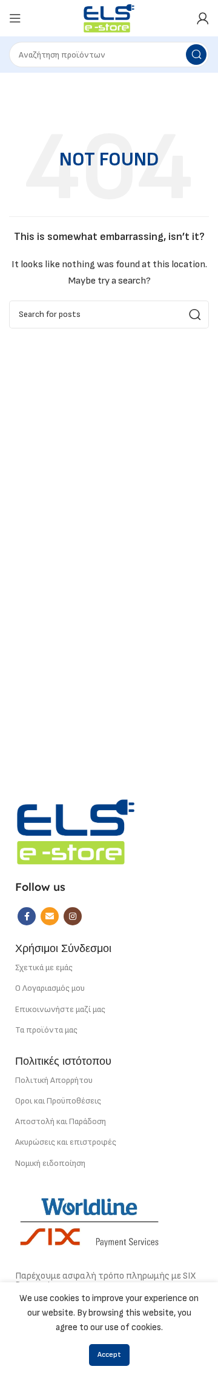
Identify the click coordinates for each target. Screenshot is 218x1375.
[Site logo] (109, 18)
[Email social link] (50, 916)
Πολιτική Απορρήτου (54, 1080)
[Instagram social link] (73, 916)
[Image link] (75, 831)
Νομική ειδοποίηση (50, 1163)
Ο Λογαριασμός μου (50, 988)
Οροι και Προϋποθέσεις (58, 1101)
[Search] (196, 54)
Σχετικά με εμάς (44, 967)
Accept (109, 1354)
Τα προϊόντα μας (46, 1030)
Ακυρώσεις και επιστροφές (65, 1142)
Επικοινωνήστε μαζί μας (60, 1009)
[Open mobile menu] (15, 18)
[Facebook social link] (27, 916)
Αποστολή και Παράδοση (60, 1121)
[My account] (203, 18)
